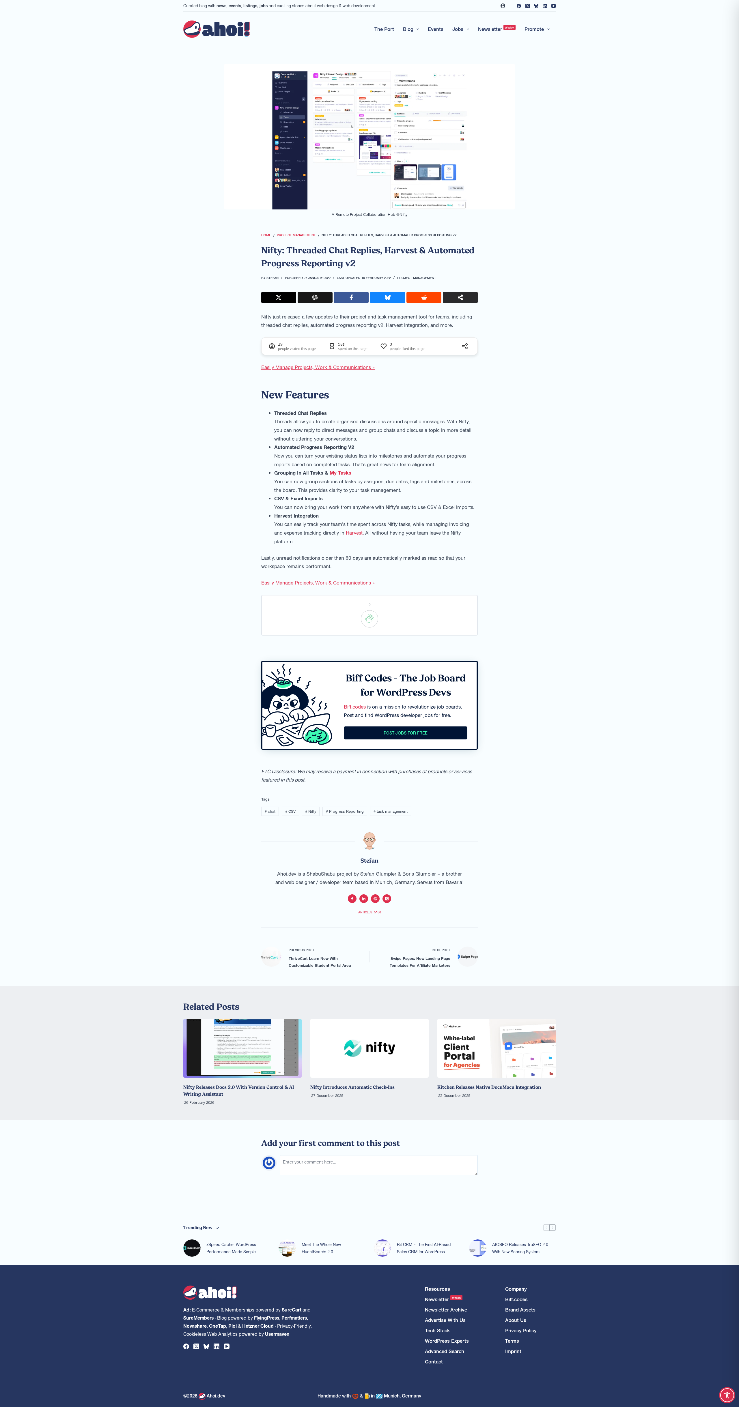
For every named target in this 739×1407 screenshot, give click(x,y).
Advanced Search (444, 1351)
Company (516, 1289)
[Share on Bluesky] (387, 297)
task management (391, 811)
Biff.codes (355, 706)
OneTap (217, 1325)
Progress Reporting (345, 811)
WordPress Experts (447, 1340)
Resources (437, 1289)
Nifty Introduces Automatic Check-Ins (352, 1087)
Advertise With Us (445, 1320)
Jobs (457, 28)
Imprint (513, 1351)
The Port (384, 28)
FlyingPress (266, 1317)
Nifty (310, 811)
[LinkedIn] (545, 6)
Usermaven (277, 1334)
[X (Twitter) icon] (386, 898)
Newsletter (496, 28)
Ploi (232, 1325)
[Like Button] (369, 618)
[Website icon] (375, 898)
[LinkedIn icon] (363, 898)
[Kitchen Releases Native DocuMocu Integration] (496, 1048)
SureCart (291, 1309)
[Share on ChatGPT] (315, 297)
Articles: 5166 (369, 912)
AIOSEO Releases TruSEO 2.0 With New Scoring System (520, 1247)
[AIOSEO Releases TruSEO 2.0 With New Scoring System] (477, 1248)
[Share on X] (278, 297)
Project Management (416, 277)
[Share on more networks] (460, 297)
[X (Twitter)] (527, 6)
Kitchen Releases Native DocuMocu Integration (489, 1087)
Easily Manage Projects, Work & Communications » (318, 367)
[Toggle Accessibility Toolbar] (727, 1395)
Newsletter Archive (446, 1309)
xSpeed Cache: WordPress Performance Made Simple (231, 1247)
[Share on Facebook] (351, 297)
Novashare (195, 1325)
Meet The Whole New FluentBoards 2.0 (321, 1247)
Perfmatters (294, 1317)
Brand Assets (520, 1309)
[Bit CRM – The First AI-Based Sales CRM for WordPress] (382, 1248)
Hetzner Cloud (258, 1325)
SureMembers (198, 1317)
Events (435, 28)
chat (270, 811)
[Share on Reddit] (423, 297)
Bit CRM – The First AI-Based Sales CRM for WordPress (424, 1247)
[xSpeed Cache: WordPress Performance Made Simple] (192, 1248)
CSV (290, 811)
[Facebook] (519, 6)
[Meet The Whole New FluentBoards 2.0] (287, 1248)
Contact (434, 1361)
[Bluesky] (536, 6)
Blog (408, 28)
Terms (512, 1340)
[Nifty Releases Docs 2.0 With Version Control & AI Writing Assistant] (242, 1048)
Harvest (354, 532)
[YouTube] (553, 6)
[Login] (503, 5)
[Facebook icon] (352, 898)
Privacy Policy (521, 1330)
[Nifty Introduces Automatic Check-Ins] (369, 1048)
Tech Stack (437, 1330)
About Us (515, 1320)
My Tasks (340, 472)
